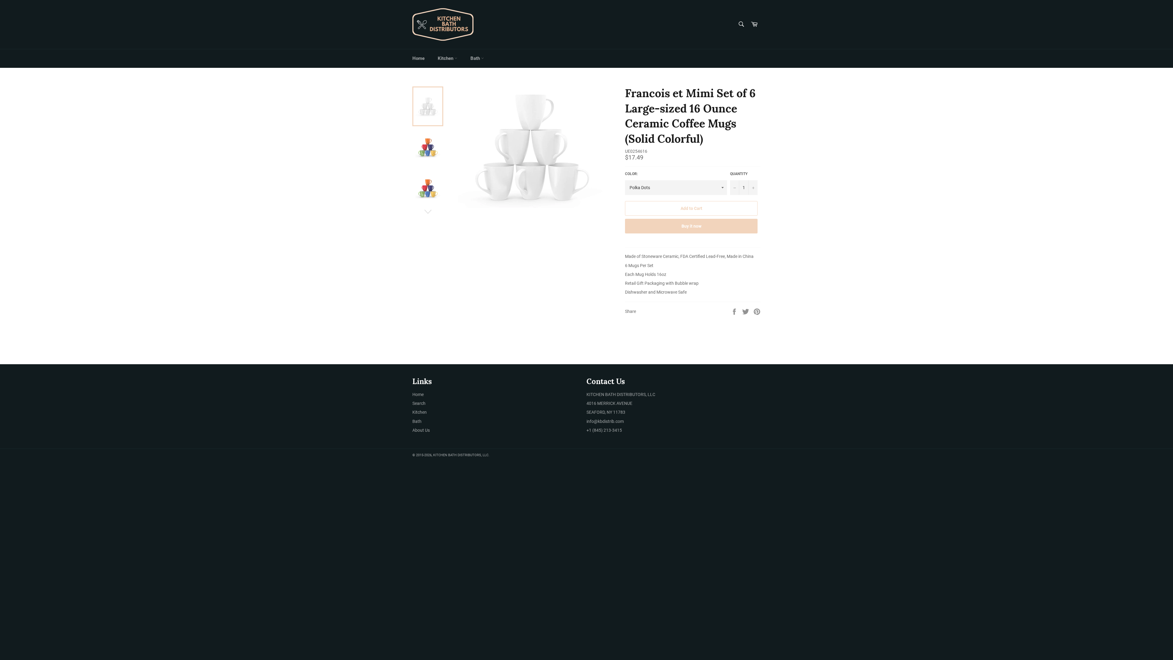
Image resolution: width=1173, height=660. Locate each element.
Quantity (738, 174)
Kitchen (446, 58)
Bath (475, 58)
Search (419, 403)
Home (418, 58)
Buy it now (691, 226)
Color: (631, 174)
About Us (421, 430)
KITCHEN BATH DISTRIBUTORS (457, 455)
